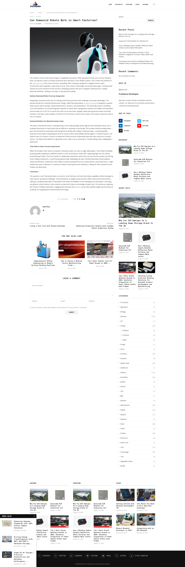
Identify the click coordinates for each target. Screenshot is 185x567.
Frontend (129, 4)
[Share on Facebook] (77, 199)
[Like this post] (75, 199)
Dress (137, 349)
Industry (137, 372)
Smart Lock (137, 443)
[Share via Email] (84, 199)
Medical (137, 415)
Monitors (137, 419)
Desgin (137, 344)
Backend (145, 4)
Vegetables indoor (137, 461)
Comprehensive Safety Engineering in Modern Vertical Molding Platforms (43, 263)
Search (121, 17)
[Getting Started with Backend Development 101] (125, 495)
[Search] (154, 4)
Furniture (137, 358)
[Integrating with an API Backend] (146, 519)
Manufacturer (137, 405)
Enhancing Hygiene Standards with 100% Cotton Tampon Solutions (23, 524)
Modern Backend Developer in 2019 (124, 529)
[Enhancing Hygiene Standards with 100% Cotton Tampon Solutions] (7, 523)
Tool (137, 457)
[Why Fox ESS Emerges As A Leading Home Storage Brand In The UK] (125, 149)
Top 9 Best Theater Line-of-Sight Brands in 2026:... (100, 262)
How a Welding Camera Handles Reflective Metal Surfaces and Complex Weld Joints (136, 47)
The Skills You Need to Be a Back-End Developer (145, 506)
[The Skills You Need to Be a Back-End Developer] (146, 495)
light (137, 396)
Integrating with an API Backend (145, 529)
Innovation (137, 377)
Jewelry (137, 382)
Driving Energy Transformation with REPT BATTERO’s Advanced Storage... (23, 540)
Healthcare (137, 368)
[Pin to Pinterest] (82, 199)
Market (137, 410)
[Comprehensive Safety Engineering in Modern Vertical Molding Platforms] (43, 249)
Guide (137, 4)
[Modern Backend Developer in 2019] (125, 519)
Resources (118, 4)
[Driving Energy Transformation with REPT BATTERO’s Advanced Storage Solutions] (7, 539)
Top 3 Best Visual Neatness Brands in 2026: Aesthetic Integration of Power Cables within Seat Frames (136, 54)
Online (137, 429)
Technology (137, 452)
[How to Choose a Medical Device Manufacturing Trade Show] (71, 249)
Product (137, 433)
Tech (137, 447)
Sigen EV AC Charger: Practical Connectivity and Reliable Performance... (24, 556)
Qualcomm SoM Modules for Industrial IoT (133, 41)
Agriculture (137, 307)
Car (137, 321)
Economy (137, 354)
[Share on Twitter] (79, 199)
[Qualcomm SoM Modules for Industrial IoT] (125, 162)
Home (110, 4)
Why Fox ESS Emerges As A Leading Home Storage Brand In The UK (144, 148)
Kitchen (137, 387)
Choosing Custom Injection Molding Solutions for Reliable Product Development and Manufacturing (136, 62)
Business (137, 316)
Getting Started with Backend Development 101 (125, 506)
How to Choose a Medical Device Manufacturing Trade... (71, 263)
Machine (137, 401)
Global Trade (137, 363)
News (40, 13)
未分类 (137, 466)
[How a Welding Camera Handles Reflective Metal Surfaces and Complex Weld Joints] (125, 175)
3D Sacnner (137, 302)
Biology (137, 312)
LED (137, 391)
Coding (137, 326)
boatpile (38, 24)
